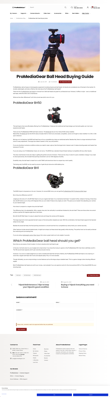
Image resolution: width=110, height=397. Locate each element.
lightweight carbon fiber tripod (31, 235)
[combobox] (48, 7)
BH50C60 (48, 132)
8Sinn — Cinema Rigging (17, 376)
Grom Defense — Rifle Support (18, 379)
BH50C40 (24, 133)
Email (58, 302)
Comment (19, 310)
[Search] (65, 7)
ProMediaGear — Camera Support (19, 373)
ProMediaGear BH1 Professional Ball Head (74, 191)
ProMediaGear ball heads (28, 91)
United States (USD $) (75, 1)
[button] (95, 7)
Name (18, 302)
